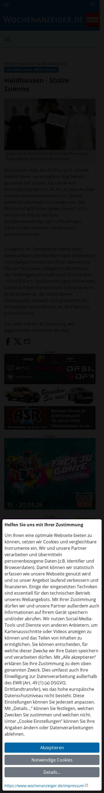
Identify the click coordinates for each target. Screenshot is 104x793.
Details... (52, 772)
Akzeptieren (52, 748)
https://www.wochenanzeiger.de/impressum (44, 785)
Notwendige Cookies (52, 760)
